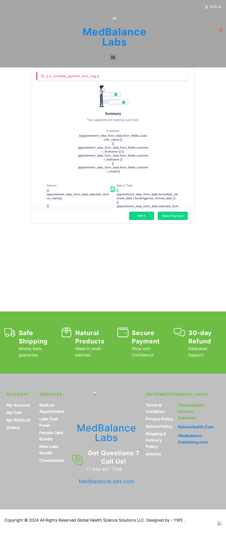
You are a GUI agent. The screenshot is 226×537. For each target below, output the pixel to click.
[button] (113, 57)
